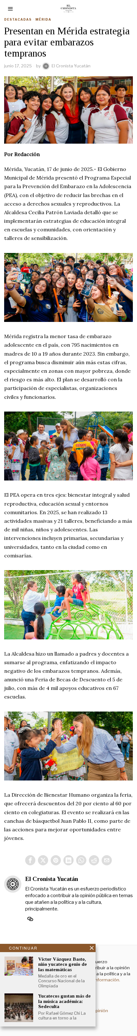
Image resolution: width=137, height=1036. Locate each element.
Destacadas (18, 19)
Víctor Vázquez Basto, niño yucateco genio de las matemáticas (62, 964)
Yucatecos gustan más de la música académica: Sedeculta (64, 1001)
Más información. (101, 979)
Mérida (43, 19)
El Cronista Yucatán (71, 65)
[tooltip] (30, 860)
